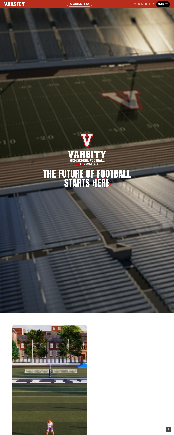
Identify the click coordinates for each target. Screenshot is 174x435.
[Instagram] (142, 4)
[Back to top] (168, 429)
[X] (135, 4)
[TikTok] (149, 4)
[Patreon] (153, 4)
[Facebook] (139, 4)
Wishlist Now (81, 4)
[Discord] (146, 4)
